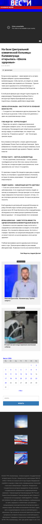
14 (26, 374)
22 (31, 378)
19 (16, 378)
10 (6, 374)
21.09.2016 (6, 66)
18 (11, 378)
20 (21, 378)
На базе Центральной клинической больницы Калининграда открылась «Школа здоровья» (16, 56)
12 (16, 374)
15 (31, 374)
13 (21, 374)
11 (11, 374)
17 (6, 378)
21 (26, 378)
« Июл (20, 391)
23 (36, 378)
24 (6, 383)
